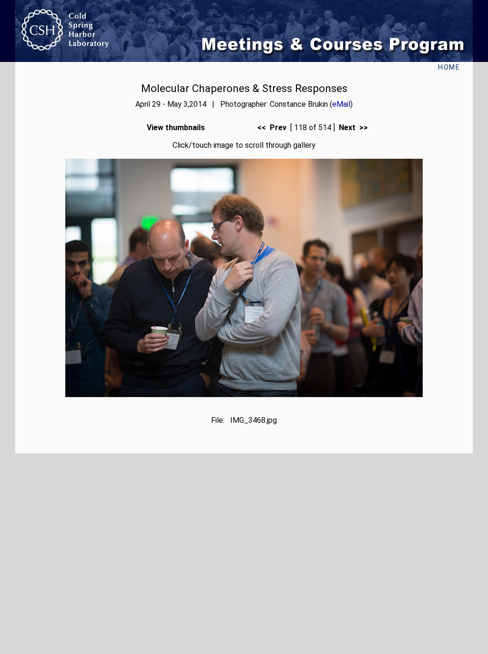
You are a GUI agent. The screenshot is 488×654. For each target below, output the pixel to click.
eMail (341, 104)
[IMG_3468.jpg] (244, 394)
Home (449, 67)
